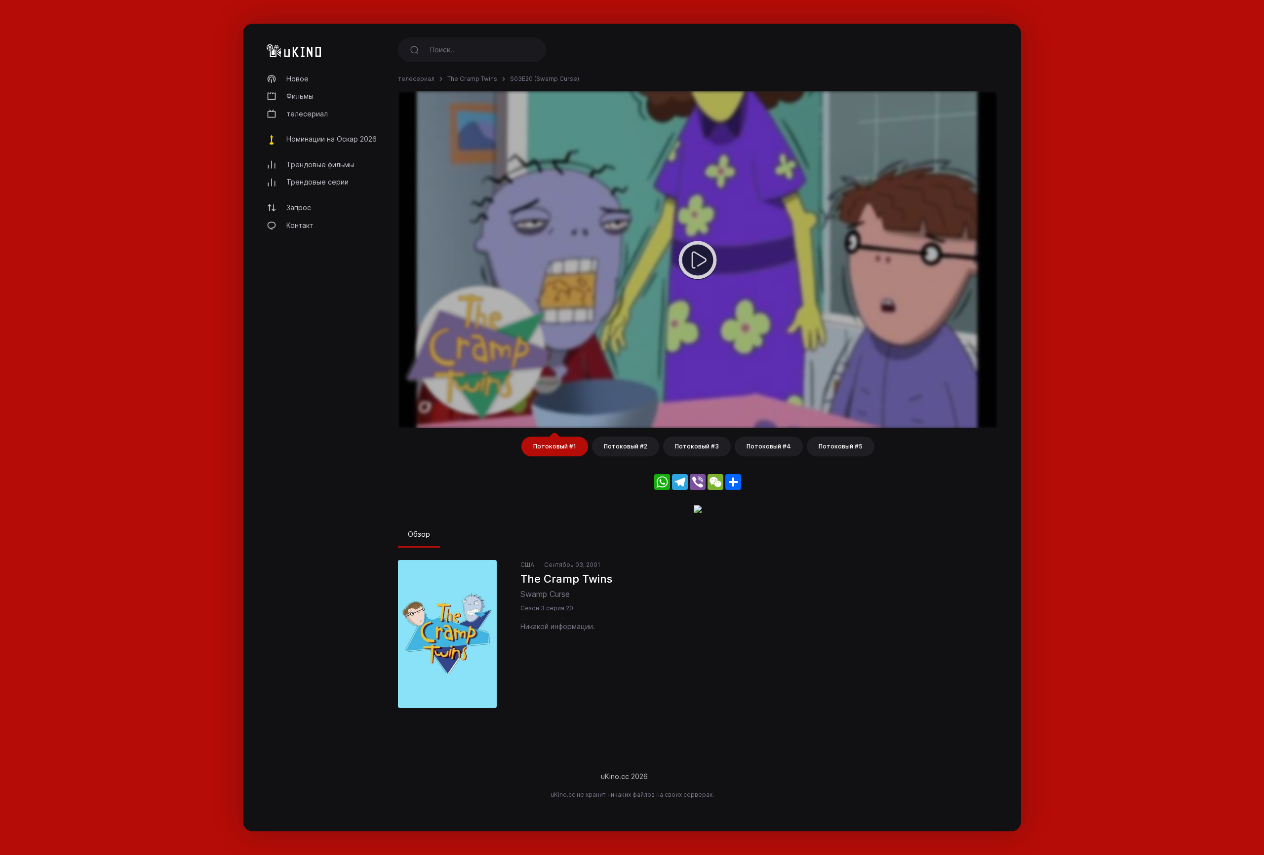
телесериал (307, 114)
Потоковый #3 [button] (697, 446)
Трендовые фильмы (320, 164)
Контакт (300, 225)
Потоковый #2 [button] (625, 446)
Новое (297, 78)
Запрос (298, 207)
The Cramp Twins (472, 78)
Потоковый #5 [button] (841, 446)
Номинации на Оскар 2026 (331, 139)
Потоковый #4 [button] (769, 446)
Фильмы (300, 96)
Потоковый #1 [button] (554, 446)
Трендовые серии (317, 182)
